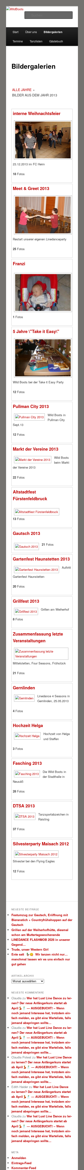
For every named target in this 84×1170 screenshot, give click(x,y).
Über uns (31, 32)
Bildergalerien (53, 32)
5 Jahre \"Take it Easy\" (36, 331)
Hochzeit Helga (28, 725)
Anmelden (18, 1158)
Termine (18, 41)
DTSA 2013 (24, 806)
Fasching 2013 (27, 763)
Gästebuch (56, 41)
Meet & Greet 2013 (31, 188)
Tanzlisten (36, 41)
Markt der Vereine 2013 (35, 449)
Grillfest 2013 (26, 601)
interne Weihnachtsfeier (36, 113)
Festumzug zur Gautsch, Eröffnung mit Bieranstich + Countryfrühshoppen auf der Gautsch (41, 920)
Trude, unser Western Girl (30, 949)
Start (15, 32)
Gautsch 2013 (26, 533)
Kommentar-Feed (23, 1168)
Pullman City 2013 (31, 406)
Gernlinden (24, 688)
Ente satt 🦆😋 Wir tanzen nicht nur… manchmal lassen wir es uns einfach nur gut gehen (40, 959)
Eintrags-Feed (21, 1163)
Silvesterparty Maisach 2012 (41, 844)
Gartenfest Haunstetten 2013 (41, 559)
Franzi (19, 264)
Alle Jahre (22, 89)
